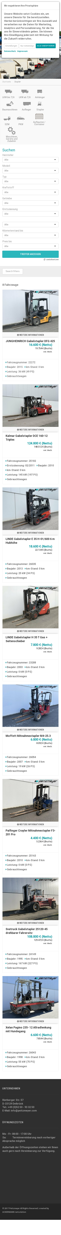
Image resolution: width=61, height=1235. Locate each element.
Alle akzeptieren (45, 46)
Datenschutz (10, 51)
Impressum (22, 51)
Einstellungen (11, 46)
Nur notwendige (27, 46)
